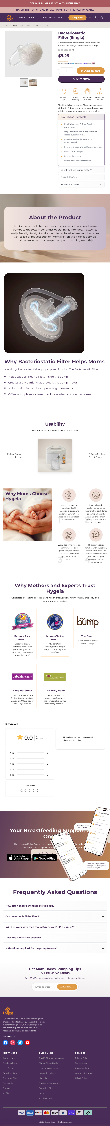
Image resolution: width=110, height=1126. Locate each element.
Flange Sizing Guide (48, 1063)
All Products (18, 25)
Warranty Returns (83, 1073)
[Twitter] (20, 1042)
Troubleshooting (46, 1098)
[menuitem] (61, 17)
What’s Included (70, 184)
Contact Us (8, 1088)
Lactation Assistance (48, 1068)
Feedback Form (10, 1063)
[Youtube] (27, 1042)
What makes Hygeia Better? (76, 170)
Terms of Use (81, 1063)
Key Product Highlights (73, 117)
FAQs (41, 1093)
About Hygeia (9, 1058)
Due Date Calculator (48, 1083)
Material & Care (69, 177)
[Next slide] (49, 54)
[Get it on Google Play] (44, 857)
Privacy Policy (81, 1058)
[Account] (96, 18)
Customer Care (82, 1068)
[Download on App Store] (19, 857)
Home (5, 25)
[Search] (90, 18)
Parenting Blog (46, 1088)
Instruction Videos (47, 1073)
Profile (6, 1093)
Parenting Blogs (10, 1078)
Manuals (43, 1078)
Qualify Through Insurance (51, 1058)
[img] (64, 50)
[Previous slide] (8, 54)
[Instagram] (12, 1042)
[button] (30, 752)
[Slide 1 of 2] (24, 82)
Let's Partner (9, 1068)
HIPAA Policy (81, 1078)
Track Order (8, 1083)
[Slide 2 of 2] (33, 82)
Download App (10, 1073)
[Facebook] (5, 1042)
